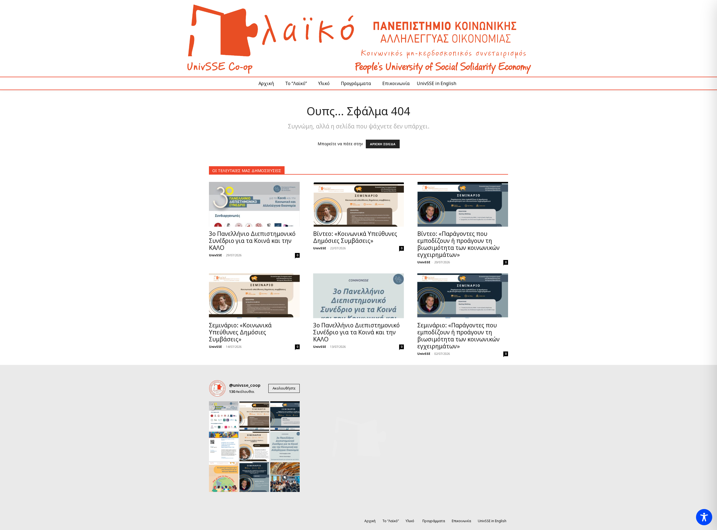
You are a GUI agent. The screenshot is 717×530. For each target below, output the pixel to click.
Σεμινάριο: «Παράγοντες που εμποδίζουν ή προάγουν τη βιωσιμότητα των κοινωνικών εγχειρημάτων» (458, 335)
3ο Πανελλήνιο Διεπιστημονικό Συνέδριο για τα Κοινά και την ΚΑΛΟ (252, 241)
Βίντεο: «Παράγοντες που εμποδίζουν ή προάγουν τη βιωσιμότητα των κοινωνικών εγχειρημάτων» (458, 244)
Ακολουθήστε (284, 388)
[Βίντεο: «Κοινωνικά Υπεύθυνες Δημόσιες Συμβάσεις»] (358, 204)
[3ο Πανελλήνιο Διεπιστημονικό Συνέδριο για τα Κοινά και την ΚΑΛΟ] (254, 204)
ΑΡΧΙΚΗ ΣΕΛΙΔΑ (382, 144)
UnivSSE (215, 255)
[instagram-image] (223, 416)
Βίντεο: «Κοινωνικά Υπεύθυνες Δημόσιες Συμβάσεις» (355, 237)
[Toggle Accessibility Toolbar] (704, 517)
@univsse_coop (244, 385)
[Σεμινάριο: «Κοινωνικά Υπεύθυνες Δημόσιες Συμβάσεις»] (254, 295)
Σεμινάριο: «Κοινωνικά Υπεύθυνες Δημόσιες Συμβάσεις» (240, 332)
